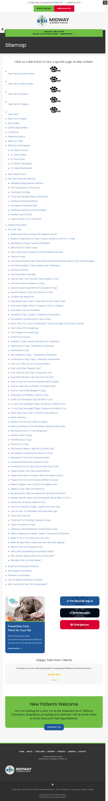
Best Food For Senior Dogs (24, 247)
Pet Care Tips (14, 229)
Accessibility (75, 789)
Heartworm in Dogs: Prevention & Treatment (32, 346)
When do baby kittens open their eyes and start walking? (38, 542)
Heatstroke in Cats (20, 350)
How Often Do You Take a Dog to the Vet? (31, 372)
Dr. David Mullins (19, 154)
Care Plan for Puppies (18, 104)
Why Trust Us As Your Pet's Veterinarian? (27, 584)
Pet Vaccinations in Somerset (25, 187)
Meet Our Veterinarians (19, 145)
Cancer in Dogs (18, 256)
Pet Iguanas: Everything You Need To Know (32, 453)
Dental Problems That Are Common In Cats (32, 292)
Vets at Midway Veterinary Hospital (25, 579)
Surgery (51, 752)
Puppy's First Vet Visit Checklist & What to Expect (35, 480)
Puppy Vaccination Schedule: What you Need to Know (37, 475)
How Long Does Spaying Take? (26, 368)
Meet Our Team (15, 141)
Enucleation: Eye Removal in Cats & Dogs (31, 319)
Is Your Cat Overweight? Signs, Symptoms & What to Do (38, 404)
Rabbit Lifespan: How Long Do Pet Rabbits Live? (34, 484)
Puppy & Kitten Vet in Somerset (26, 219)
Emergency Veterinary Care (24, 205)
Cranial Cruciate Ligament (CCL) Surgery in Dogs (34, 287)
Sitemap (84, 789)
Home (21, 752)
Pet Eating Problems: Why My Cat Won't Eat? (32, 448)
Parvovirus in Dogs (20, 444)
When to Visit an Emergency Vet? (27, 547)
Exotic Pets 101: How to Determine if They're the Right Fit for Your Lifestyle (47, 323)
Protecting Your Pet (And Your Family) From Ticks (35, 466)
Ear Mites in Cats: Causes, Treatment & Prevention (35, 314)
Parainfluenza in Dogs (21, 439)
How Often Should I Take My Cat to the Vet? (32, 377)
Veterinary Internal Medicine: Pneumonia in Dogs (34, 529)
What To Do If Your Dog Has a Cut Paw (30, 538)
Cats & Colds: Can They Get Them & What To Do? (35, 279)
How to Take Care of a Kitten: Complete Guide (33, 386)
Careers (71, 752)
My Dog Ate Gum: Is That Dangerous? (29, 430)
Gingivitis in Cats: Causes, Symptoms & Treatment (35, 341)
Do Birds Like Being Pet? (22, 296)
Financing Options (16, 136)
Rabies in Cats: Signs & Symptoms (27, 488)
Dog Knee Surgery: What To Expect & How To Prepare (37, 305)
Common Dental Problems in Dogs (28, 283)
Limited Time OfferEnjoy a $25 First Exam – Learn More (52, 33)
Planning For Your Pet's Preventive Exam (30, 457)
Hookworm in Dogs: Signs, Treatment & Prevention (35, 359)
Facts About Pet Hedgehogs (25, 328)
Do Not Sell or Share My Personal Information (38, 789)
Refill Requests (81, 612)
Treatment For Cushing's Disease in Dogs (31, 520)
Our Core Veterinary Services (21, 178)
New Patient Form (17, 174)
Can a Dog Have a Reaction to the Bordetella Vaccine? (37, 252)
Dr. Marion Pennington (21, 163)
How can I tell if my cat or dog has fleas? (30, 363)
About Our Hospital (17, 118)
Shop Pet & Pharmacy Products (23, 566)
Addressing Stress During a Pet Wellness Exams (34, 234)
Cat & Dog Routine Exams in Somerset (29, 196)
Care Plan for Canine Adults (21, 73)
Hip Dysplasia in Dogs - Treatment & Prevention (34, 354)
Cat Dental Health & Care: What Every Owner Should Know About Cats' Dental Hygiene (52, 261)
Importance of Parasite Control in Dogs (30, 395)
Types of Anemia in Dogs (23, 524)
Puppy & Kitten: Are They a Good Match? (30, 471)
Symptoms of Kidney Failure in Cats (28, 502)
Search (91, 789)
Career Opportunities (18, 127)
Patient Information (17, 225)
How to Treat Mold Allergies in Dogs (28, 390)
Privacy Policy (16, 789)
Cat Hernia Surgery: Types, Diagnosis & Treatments (35, 265)
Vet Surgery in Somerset (20, 570)
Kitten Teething (18, 417)
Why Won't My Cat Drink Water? (26, 560)
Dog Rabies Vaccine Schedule (25, 310)
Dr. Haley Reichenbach (21, 168)
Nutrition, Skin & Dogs (21, 435)
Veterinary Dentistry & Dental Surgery (28, 210)
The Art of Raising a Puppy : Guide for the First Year (35, 506)
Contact (82, 752)
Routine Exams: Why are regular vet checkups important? (38, 493)
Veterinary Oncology (20, 192)
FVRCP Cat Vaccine (20, 337)
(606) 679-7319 (74, 3)
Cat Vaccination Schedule (23, 274)
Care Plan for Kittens (18, 94)
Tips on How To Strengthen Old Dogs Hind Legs (34, 511)
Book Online (44, 8)
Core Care (40, 752)
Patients (61, 752)
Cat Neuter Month (19, 270)
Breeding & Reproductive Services (27, 183)
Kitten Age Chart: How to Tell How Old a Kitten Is (34, 413)
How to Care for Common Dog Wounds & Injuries (35, 381)
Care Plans (13, 114)
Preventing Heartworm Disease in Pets (29, 462)
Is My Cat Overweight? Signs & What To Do (32, 399)
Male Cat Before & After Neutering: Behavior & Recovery (38, 426)
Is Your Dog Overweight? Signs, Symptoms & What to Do (38, 408)
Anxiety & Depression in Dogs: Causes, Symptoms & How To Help (43, 238)
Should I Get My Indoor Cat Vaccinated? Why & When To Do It (41, 497)
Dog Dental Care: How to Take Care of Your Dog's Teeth (38, 301)
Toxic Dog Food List (20, 515)
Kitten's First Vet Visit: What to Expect (29, 421)
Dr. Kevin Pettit (18, 159)
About (30, 752)
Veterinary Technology (19, 575)
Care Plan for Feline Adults (20, 83)
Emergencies (64, 8)
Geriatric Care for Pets (21, 214)
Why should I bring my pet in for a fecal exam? (33, 555)
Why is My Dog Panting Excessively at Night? (32, 551)
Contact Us (13, 132)
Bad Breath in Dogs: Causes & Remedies (30, 243)
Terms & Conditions (62, 789)
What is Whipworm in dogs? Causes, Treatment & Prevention (40, 533)
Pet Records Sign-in (81, 601)
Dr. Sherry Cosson (19, 150)
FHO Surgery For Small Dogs (25, 332)
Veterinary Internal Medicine (24, 201)
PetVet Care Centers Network (56, 797)
